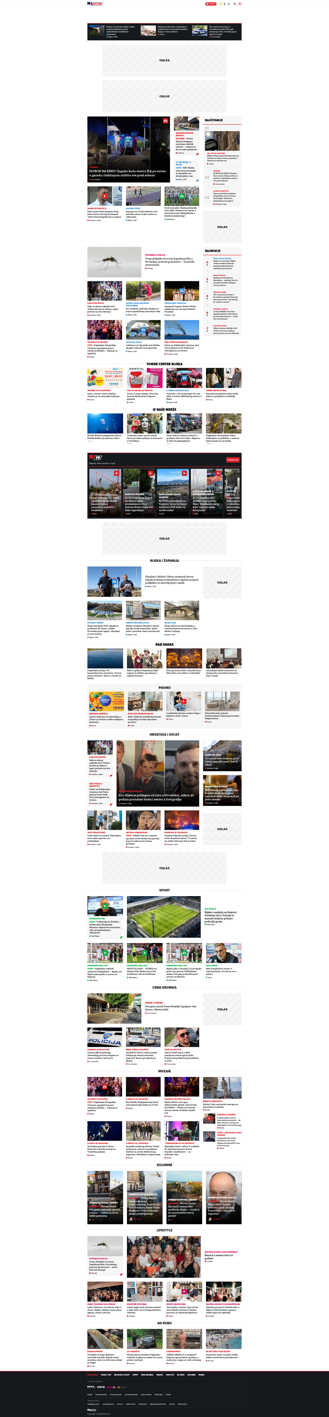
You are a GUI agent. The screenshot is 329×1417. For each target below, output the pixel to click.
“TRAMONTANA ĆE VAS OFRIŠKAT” (179, 1143)
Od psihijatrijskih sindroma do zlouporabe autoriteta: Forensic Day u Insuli (222, 673)
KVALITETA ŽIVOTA (95, 303)
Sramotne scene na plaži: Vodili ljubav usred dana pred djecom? (222, 1356)
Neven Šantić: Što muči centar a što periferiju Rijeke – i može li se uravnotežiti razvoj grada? (183, 1209)
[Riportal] (95, 4)
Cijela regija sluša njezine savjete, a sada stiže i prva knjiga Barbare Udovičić (144, 1310)
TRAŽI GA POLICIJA (172, 1049)
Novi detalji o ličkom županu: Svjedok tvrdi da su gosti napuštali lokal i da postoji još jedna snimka (222, 794)
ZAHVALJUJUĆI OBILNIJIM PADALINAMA (137, 304)
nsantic (138, 1219)
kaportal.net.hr (130, 1404)
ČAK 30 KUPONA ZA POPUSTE (140, 390)
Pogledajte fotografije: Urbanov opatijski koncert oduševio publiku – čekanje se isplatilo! (102, 349)
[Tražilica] (234, 4)
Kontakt (168, 1394)
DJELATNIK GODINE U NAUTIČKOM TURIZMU (203, 493)
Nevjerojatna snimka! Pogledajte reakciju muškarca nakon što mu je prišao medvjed (144, 1357)
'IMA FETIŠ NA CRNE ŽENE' (216, 153)
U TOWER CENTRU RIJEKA (177, 390)
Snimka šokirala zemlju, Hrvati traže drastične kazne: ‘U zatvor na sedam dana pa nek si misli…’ (180, 838)
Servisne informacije (131, 1394)
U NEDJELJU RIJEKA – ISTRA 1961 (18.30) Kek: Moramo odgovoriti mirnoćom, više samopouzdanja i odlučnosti (104, 927)
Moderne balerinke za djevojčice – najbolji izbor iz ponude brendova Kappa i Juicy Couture (173, 29)
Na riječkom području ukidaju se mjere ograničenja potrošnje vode (143, 310)
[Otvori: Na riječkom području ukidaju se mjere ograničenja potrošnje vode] (143, 291)
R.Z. (93, 1220)
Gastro (170, 1316)
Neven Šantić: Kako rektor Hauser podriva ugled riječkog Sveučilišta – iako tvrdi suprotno (222, 1207)
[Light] (220, 4)
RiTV (95, 514)
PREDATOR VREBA (219, 292)
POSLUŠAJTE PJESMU (226, 1114)
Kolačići (89, 1394)
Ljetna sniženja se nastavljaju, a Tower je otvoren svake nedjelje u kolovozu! (106, 719)
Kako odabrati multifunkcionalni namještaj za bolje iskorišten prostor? (144, 719)
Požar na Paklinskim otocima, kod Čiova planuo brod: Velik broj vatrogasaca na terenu (181, 348)
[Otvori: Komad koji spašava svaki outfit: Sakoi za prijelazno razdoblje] (224, 378)
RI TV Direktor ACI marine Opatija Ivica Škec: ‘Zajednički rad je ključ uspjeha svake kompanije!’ (206, 504)
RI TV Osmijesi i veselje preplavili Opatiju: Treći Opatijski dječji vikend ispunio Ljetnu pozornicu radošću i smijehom (105, 502)
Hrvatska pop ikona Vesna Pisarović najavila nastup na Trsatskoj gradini (101, 1149)
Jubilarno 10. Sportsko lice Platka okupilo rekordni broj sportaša (143, 346)
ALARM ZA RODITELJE (97, 208)
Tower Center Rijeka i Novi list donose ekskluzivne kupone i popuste (142, 396)
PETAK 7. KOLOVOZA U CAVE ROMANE (229, 1134)
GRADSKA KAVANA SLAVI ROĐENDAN (221, 1251)
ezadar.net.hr (143, 1404)
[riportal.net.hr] (91, 1409)
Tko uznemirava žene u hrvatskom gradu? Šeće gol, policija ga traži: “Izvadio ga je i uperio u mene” (223, 30)
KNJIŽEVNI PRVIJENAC (137, 1304)
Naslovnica (92, 1375)
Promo (162, 34)
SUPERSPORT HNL (97, 918)
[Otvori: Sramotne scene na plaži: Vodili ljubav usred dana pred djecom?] (224, 1339)
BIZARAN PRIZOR (95, 1351)
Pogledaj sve (233, 460)
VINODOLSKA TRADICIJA (175, 303)
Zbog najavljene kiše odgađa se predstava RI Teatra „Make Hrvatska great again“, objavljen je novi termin (103, 629)
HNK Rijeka (170, 219)
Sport (164, 890)
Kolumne (181, 153)
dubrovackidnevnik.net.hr (158, 1404)
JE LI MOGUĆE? (133, 1351)
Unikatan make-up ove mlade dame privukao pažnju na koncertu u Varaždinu (144, 438)
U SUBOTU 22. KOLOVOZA (137, 1143)
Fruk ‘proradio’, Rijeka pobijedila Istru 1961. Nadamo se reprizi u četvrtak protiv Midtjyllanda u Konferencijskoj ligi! (180, 211)
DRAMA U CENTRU (154, 1002)
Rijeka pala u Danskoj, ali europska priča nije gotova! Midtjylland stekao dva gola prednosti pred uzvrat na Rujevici (184, 972)
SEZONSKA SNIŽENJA (98, 713)
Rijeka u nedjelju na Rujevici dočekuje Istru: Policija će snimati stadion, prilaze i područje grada (221, 917)
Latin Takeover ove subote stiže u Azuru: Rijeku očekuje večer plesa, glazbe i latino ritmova (104, 1310)
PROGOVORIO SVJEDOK (216, 786)
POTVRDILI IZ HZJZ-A (155, 255)
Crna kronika (215, 37)
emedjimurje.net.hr (93, 1404)
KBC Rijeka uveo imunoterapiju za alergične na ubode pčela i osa (186, 171)
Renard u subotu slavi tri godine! (219, 1257)
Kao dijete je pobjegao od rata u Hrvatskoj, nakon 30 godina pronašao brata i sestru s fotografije (156, 797)
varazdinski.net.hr (108, 1404)
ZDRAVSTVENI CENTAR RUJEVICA (170, 496)
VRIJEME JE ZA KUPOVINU (98, 390)
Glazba (91, 357)
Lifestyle (164, 1230)
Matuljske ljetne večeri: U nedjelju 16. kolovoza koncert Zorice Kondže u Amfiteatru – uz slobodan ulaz (181, 1150)
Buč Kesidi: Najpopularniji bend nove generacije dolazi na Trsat (142, 1103)
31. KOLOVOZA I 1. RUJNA (183, 163)
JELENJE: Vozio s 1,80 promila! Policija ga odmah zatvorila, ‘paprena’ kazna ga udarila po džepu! (141, 1056)
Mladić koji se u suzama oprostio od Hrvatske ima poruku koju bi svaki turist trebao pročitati (142, 839)
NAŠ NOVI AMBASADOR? (137, 832)
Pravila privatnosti (116, 1394)
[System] (225, 4)
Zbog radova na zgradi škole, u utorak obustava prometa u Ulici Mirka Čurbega (180, 628)
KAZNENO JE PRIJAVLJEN (98, 1049)
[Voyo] (101, 1387)
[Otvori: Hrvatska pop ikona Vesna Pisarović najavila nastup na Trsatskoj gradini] (104, 1131)
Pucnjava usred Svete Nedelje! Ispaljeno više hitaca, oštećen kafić (170, 1008)
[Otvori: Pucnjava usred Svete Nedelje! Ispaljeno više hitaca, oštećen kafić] (114, 1008)
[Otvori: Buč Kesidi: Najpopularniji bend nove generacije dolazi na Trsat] (143, 1087)
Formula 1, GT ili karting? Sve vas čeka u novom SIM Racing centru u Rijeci (184, 396)
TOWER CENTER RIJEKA (216, 390)
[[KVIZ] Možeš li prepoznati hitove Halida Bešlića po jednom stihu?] (105, 423)
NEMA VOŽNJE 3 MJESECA (137, 1049)
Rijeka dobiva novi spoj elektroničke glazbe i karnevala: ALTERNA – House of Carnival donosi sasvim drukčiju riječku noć (180, 1107)
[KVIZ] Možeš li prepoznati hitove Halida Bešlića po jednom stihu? (104, 437)
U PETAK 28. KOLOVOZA (97, 1143)
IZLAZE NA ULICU (213, 755)
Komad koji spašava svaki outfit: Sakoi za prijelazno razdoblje (222, 395)
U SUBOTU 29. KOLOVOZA (137, 1099)
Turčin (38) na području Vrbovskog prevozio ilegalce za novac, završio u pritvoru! (102, 1055)
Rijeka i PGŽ (112, 37)
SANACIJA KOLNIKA (134, 494)
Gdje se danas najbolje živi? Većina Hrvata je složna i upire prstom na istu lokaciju (102, 309)
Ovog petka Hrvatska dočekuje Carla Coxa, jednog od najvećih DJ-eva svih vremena (228, 1142)
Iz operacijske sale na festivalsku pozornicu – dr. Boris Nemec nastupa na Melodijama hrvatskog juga (229, 1121)
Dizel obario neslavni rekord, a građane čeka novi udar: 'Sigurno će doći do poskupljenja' (183, 438)
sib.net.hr (120, 1404)
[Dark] (229, 4)
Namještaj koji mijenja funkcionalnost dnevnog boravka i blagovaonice (222, 716)
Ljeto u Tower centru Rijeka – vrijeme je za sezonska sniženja (103, 395)
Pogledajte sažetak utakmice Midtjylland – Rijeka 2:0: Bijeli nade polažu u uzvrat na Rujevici (104, 972)
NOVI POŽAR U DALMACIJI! (176, 342)
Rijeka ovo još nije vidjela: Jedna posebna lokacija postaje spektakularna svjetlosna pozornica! (120, 30)
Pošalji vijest (159, 1394)
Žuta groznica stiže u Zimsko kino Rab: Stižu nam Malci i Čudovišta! (183, 671)
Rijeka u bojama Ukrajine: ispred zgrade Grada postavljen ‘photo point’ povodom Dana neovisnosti (143, 628)
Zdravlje (150, 268)
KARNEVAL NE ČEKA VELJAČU (177, 1099)
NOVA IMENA (211, 965)
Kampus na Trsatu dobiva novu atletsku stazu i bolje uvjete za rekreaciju (142, 214)
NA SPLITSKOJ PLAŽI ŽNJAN (218, 1351)
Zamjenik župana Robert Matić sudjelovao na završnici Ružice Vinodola (180, 309)
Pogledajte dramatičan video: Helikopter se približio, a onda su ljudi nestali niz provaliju (222, 438)
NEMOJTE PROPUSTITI (212, 1101)
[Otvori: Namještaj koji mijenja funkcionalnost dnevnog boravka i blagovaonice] (222, 701)
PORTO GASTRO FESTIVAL (222, 258)
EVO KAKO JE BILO (134, 342)
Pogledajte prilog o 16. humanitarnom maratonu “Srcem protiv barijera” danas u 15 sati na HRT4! (104, 674)
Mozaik (164, 1071)
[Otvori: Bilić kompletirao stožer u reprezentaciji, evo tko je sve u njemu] (224, 953)
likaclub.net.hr (182, 1404)
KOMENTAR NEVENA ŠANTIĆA (185, 134)
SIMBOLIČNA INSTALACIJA (137, 622)
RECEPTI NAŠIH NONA (175, 1304)
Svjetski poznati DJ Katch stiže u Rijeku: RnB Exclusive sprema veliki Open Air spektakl (222, 1310)
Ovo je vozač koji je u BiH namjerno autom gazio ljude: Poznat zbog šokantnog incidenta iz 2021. (181, 1056)
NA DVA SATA (170, 622)
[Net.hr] (91, 1387)
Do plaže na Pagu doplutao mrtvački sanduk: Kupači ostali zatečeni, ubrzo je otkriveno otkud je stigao (104, 1358)
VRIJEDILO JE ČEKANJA (97, 342)
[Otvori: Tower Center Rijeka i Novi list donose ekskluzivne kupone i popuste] (145, 378)
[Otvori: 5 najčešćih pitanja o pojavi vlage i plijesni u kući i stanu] (183, 701)
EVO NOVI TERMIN (95, 622)
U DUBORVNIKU (173, 1351)
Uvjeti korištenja (146, 1394)
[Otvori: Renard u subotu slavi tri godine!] (164, 1257)
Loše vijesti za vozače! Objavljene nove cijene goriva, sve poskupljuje (104, 838)
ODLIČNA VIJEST (133, 208)
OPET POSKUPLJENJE (96, 832)
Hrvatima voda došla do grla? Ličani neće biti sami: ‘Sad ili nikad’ (222, 761)
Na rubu (164, 1323)
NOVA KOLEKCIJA (219, 275)
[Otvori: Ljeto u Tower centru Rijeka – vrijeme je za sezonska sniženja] (105, 378)
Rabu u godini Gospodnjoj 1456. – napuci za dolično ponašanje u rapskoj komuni (143, 673)
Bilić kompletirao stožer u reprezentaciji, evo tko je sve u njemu (221, 971)
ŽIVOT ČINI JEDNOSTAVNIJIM (140, 713)
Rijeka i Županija (164, 560)
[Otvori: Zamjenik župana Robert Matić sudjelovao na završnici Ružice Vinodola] (181, 291)
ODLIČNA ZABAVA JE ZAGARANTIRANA (223, 1304)
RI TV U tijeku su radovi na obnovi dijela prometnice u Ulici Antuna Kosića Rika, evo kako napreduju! (139, 504)
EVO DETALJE (210, 908)
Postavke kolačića (101, 1394)
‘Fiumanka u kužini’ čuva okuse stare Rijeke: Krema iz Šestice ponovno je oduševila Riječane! (182, 1310)
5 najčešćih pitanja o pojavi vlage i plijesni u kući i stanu (183, 714)
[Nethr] (123, 1387)
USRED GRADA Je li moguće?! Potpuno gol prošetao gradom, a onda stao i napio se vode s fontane (184, 1357)
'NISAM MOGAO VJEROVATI (130, 791)
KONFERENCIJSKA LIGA (97, 965)
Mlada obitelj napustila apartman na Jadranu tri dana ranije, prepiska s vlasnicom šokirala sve (223, 158)
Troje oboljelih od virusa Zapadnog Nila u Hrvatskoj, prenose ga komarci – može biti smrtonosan (169, 261)
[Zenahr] (111, 1387)
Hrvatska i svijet (95, 220)
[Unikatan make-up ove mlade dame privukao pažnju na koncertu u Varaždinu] (145, 423)
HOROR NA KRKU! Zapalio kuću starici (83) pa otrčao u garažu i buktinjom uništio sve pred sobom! (127, 173)
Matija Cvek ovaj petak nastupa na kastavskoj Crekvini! (220, 1105)
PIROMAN (93, 167)
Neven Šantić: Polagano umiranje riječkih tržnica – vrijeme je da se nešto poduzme (186, 144)
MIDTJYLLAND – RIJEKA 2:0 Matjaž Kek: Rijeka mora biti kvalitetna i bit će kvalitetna (142, 971)
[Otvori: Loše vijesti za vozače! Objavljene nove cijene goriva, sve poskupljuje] (104, 820)
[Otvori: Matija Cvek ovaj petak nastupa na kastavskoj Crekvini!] (222, 1088)
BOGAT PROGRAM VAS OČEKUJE (101, 1304)
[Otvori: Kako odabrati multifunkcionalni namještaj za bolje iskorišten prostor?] (145, 701)
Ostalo (211, 164)
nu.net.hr (172, 1404)
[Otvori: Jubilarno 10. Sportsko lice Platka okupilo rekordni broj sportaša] (143, 330)
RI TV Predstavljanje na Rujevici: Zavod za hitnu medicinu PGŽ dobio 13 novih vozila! (173, 505)
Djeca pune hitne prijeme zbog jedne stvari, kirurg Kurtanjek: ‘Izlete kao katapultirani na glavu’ (104, 214)
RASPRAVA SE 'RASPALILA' (176, 832)
